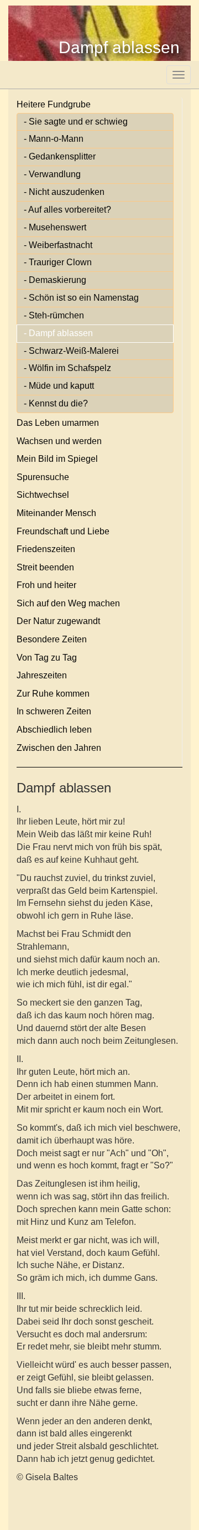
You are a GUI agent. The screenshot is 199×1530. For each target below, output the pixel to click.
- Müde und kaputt (59, 385)
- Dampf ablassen (58, 333)
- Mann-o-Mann (53, 138)
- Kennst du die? (56, 403)
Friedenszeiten (46, 549)
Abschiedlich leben (54, 729)
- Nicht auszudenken (64, 192)
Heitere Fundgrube (54, 104)
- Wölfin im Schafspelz (67, 368)
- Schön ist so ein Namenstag (81, 297)
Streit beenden (45, 567)
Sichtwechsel (43, 494)
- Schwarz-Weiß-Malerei (71, 351)
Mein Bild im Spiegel (57, 458)
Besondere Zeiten (52, 639)
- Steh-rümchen (54, 315)
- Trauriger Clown (58, 262)
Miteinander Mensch (56, 513)
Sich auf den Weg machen (68, 603)
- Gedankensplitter (60, 156)
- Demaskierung (55, 280)
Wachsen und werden (59, 441)
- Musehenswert (55, 227)
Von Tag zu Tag (47, 657)
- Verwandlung (52, 174)
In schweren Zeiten (54, 711)
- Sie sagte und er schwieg (76, 121)
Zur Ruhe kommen (53, 693)
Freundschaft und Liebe (63, 531)
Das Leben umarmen (58, 422)
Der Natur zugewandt (58, 621)
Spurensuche (43, 477)
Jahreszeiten (42, 675)
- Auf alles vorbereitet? (67, 209)
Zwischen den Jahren (59, 748)
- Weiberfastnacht (58, 245)
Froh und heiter (46, 585)
